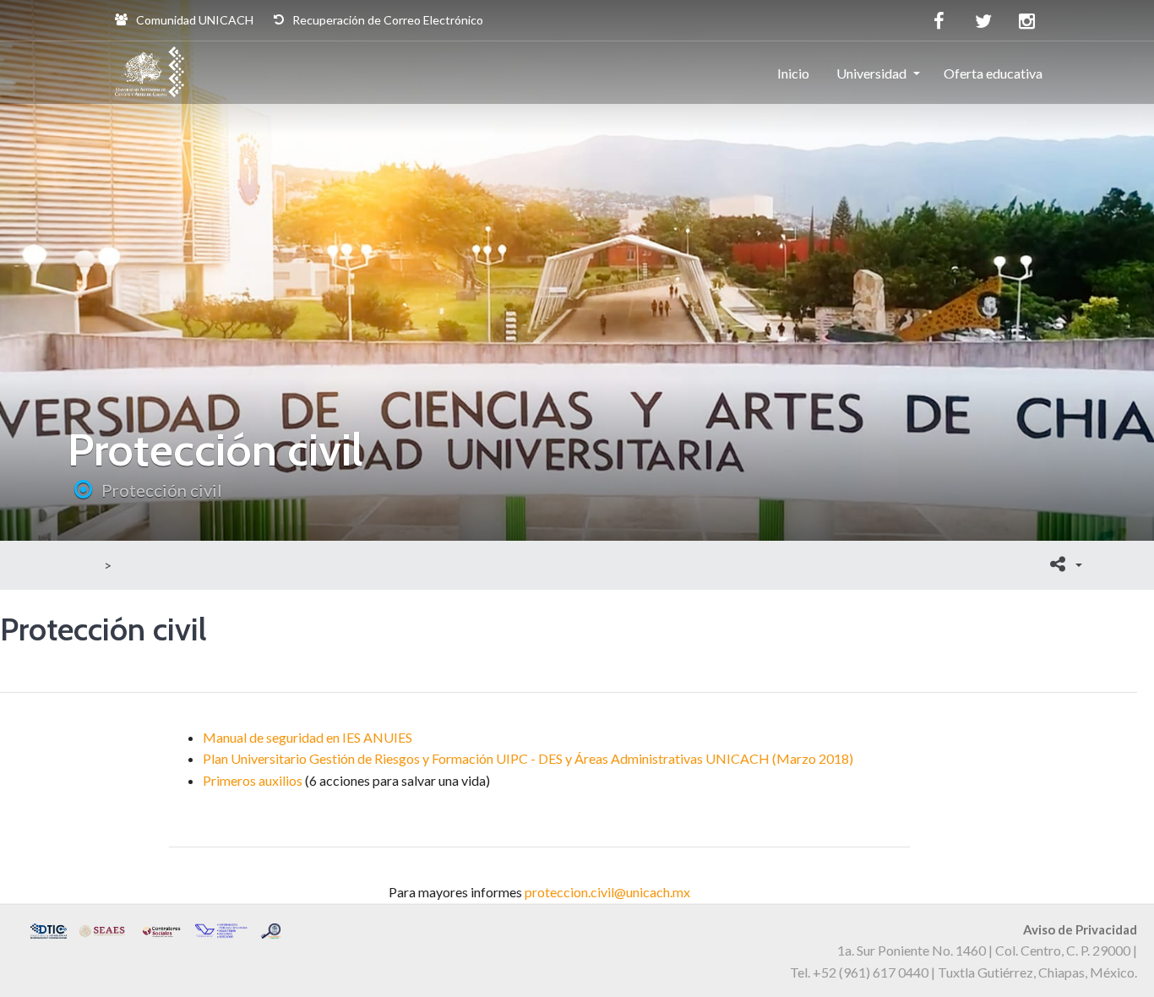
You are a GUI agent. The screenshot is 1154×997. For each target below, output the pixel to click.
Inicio (793, 73)
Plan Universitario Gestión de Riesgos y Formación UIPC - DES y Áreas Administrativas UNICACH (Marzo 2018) (528, 758)
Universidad (871, 73)
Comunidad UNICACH (193, 20)
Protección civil (161, 490)
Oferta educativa (993, 73)
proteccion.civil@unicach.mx (607, 892)
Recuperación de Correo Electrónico (386, 20)
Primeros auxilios (252, 780)
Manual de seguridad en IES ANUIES (307, 737)
